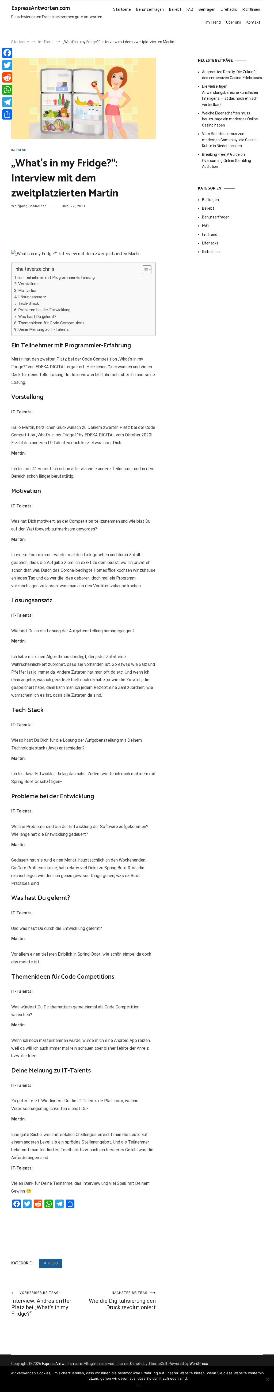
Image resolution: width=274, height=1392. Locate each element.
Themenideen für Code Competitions (51, 323)
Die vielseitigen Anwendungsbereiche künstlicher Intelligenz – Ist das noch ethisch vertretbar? (230, 95)
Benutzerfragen (150, 9)
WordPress (198, 1363)
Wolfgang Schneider (28, 206)
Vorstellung (28, 283)
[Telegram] (7, 102)
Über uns (233, 22)
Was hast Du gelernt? (37, 316)
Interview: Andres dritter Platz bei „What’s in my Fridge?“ (41, 1304)
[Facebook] (7, 53)
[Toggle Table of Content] (144, 269)
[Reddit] (7, 77)
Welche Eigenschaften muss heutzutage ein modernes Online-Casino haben (230, 119)
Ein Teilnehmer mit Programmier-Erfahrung (56, 277)
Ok (138, 1385)
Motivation (27, 290)
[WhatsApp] (7, 90)
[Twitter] (7, 65)
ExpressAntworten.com (40, 8)
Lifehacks (229, 9)
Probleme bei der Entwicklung (44, 309)
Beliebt (175, 9)
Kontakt (253, 22)
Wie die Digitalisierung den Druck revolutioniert (122, 1301)
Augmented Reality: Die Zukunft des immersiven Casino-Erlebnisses (232, 75)
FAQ (190, 9)
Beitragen (207, 9)
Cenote (136, 1363)
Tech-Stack (28, 303)
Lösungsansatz (32, 297)
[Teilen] (7, 114)
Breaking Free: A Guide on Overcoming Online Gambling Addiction (226, 160)
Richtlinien (251, 9)
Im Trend (213, 22)
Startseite (122, 9)
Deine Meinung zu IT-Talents (43, 329)
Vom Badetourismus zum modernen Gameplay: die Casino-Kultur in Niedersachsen (230, 140)
